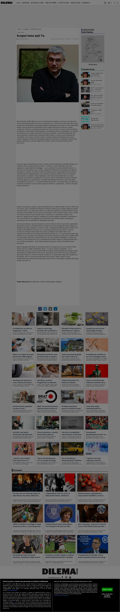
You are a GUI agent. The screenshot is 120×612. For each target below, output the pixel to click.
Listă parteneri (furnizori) (61, 595)
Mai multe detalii (12, 590)
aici (14, 602)
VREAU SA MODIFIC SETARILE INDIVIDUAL (107, 595)
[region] (60, 595)
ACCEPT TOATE (107, 589)
